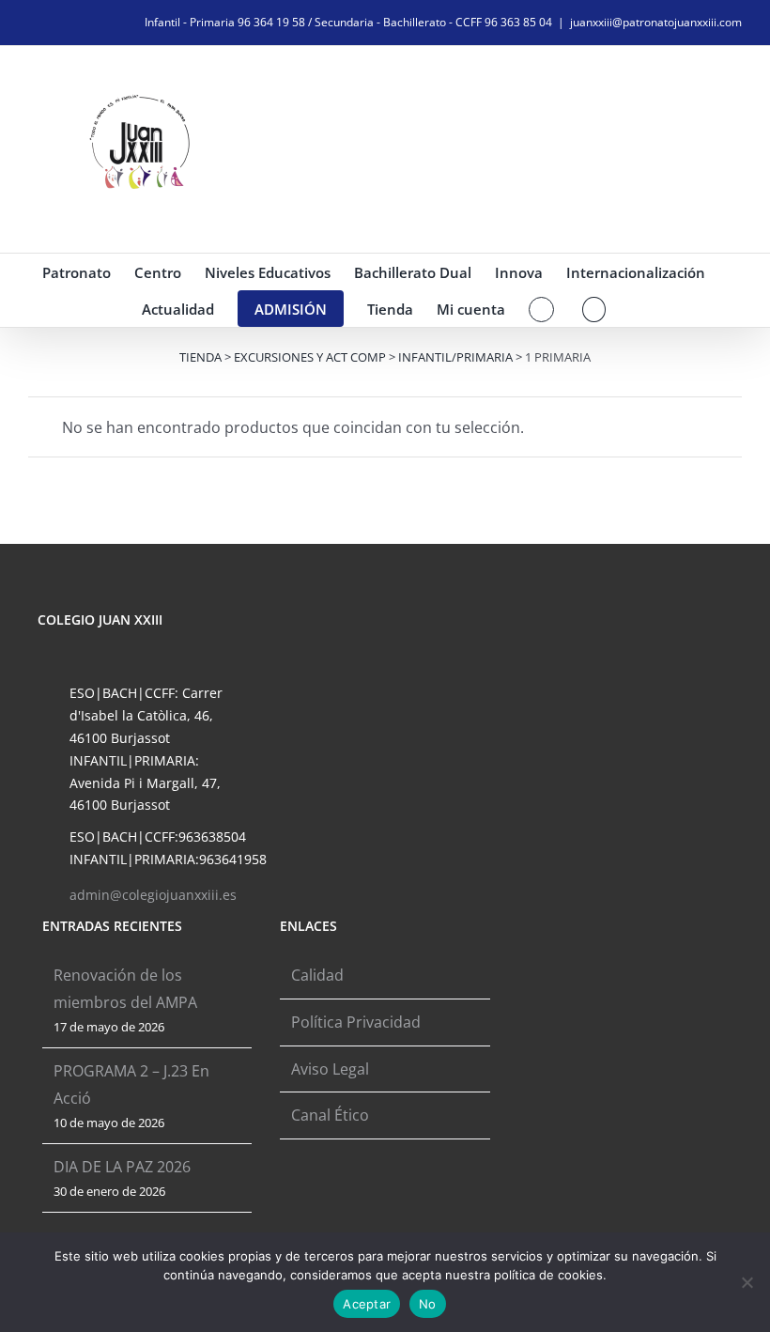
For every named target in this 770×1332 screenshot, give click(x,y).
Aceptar (367, 1303)
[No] (746, 1282)
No (428, 1303)
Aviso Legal (330, 1069)
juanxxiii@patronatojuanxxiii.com (656, 22)
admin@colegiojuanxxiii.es (153, 895)
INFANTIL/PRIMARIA (455, 356)
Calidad (317, 975)
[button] (594, 308)
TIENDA (200, 356)
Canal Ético (330, 1115)
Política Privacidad (356, 1022)
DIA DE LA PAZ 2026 (122, 1166)
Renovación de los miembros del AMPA (125, 989)
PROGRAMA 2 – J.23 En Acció (131, 1084)
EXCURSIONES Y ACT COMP (310, 356)
